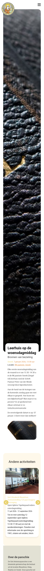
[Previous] (6, 502)
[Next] (38, 502)
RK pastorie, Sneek (23, 364)
